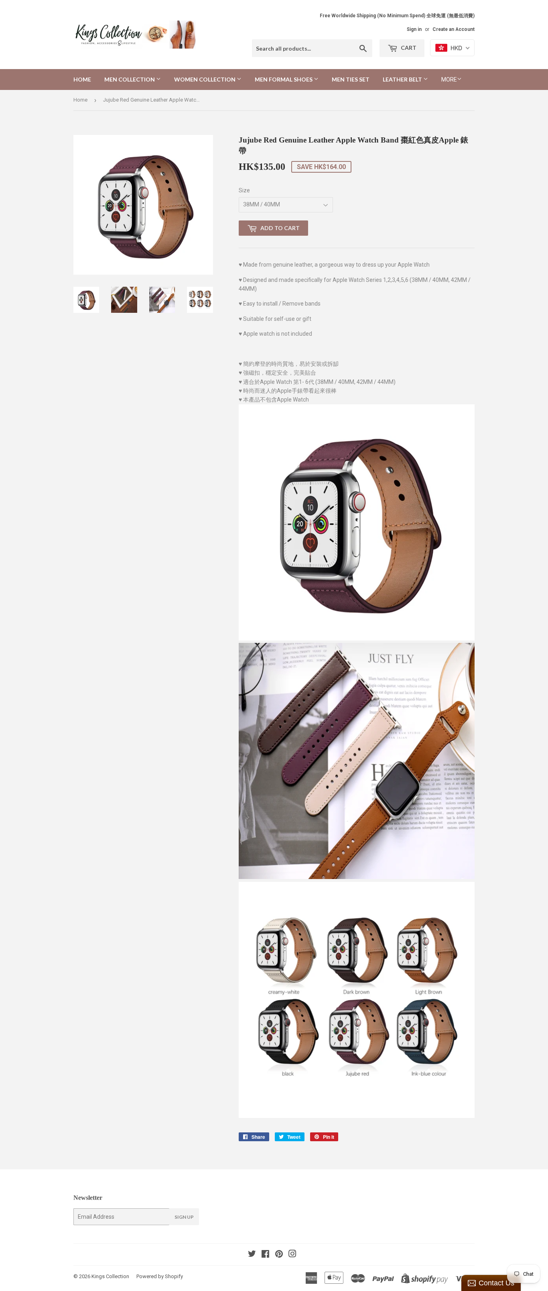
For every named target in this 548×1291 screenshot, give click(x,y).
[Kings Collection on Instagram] (292, 1255)
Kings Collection (110, 1276)
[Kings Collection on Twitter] (252, 1255)
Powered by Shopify (159, 1276)
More (449, 79)
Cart (408, 47)
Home (82, 79)
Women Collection (205, 79)
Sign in (414, 29)
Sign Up (184, 1217)
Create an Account (453, 29)
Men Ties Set (350, 79)
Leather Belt (403, 79)
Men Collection (130, 79)
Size (244, 190)
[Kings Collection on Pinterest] (279, 1255)
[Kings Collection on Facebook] (265, 1255)
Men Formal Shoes (284, 79)
